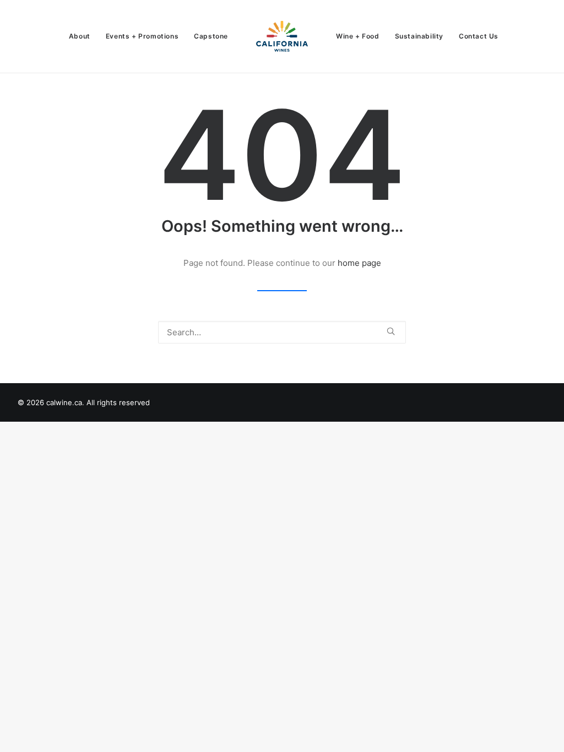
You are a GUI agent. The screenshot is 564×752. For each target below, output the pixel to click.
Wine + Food (357, 36)
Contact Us (478, 36)
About (79, 36)
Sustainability (419, 36)
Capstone (211, 36)
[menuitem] (79, 36)
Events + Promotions (142, 36)
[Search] (282, 332)
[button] (390, 331)
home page (359, 263)
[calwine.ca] (282, 36)
